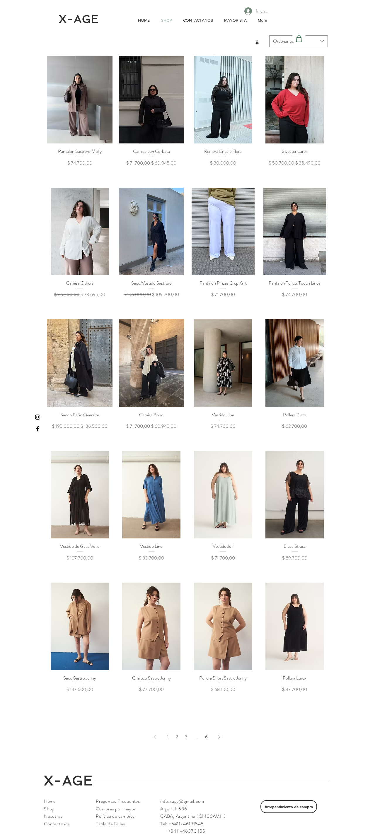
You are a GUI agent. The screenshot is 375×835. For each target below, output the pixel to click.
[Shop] (299, 38)
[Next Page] (219, 737)
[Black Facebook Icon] (37, 428)
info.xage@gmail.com (182, 801)
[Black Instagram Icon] (37, 417)
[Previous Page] (155, 737)
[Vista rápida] (80, 99)
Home (49, 801)
